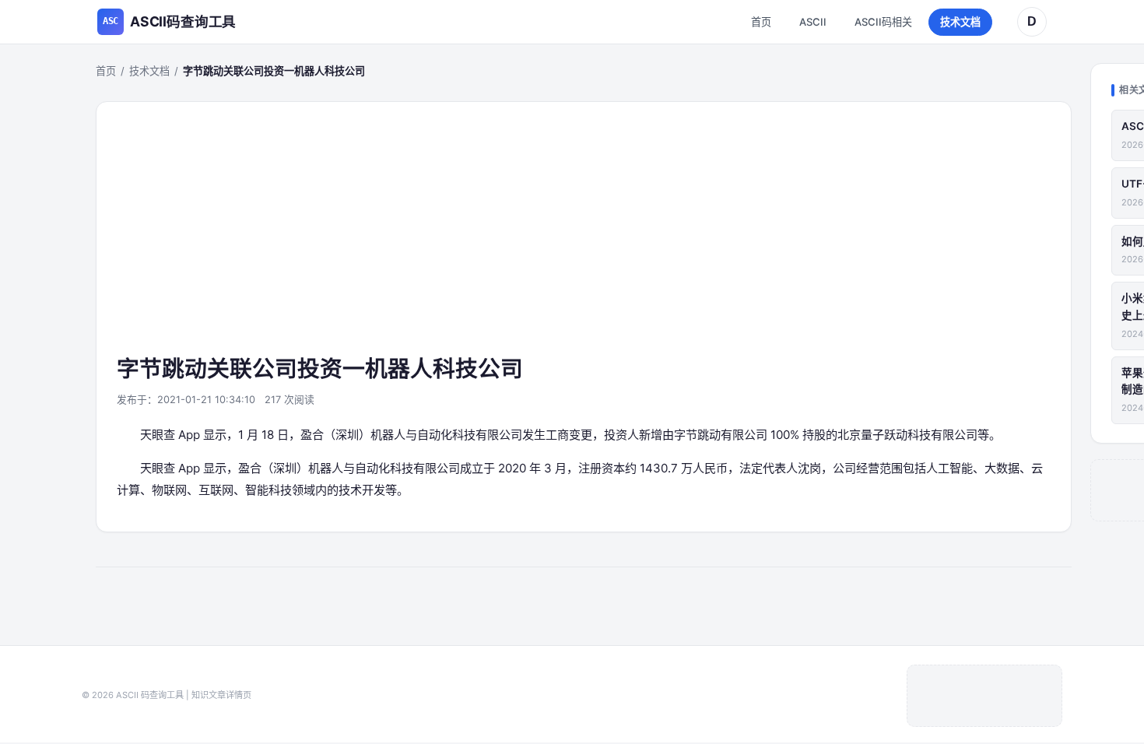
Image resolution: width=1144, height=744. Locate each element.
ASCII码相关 (883, 22)
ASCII (812, 22)
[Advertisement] (584, 237)
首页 (761, 22)
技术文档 (960, 22)
